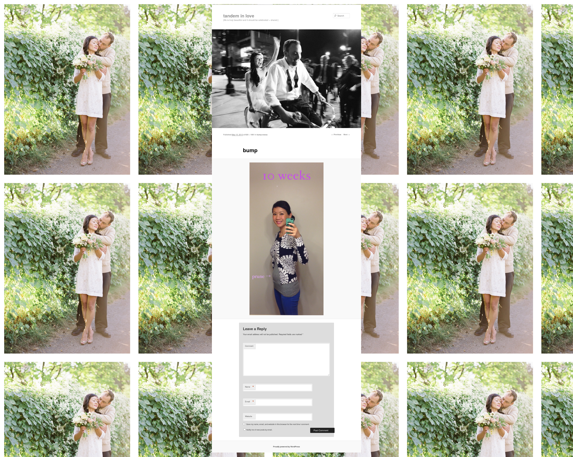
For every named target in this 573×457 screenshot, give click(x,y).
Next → (347, 134)
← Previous (336, 134)
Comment (249, 345)
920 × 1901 (250, 134)
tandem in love (238, 15)
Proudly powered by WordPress (286, 446)
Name (249, 386)
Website (248, 416)
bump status (262, 134)
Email (249, 401)
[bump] (286, 238)
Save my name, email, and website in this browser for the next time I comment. (277, 424)
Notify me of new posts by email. (259, 429)
